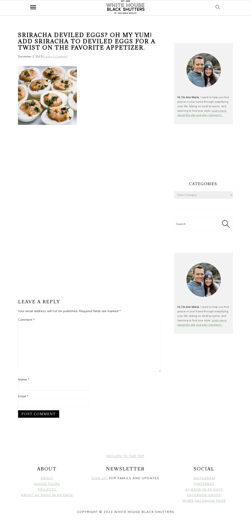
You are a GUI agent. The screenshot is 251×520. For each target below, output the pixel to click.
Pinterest (204, 484)
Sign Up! (100, 478)
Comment (26, 320)
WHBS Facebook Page (204, 501)
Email (23, 396)
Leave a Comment (55, 56)
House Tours (47, 484)
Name (23, 379)
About (47, 478)
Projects (47, 489)
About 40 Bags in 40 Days (47, 495)
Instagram (204, 478)
